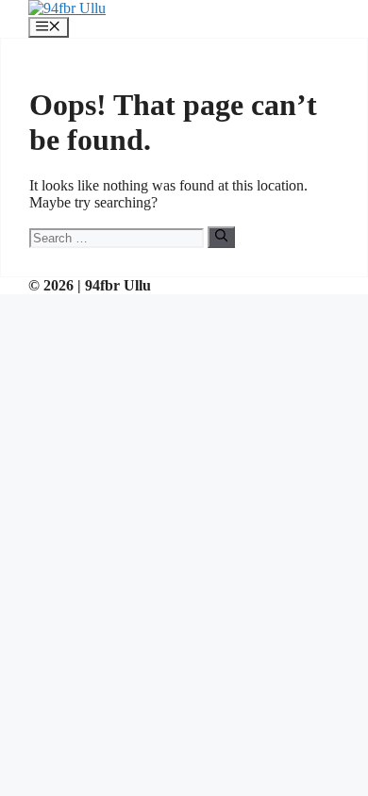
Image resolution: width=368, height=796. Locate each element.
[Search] (221, 236)
